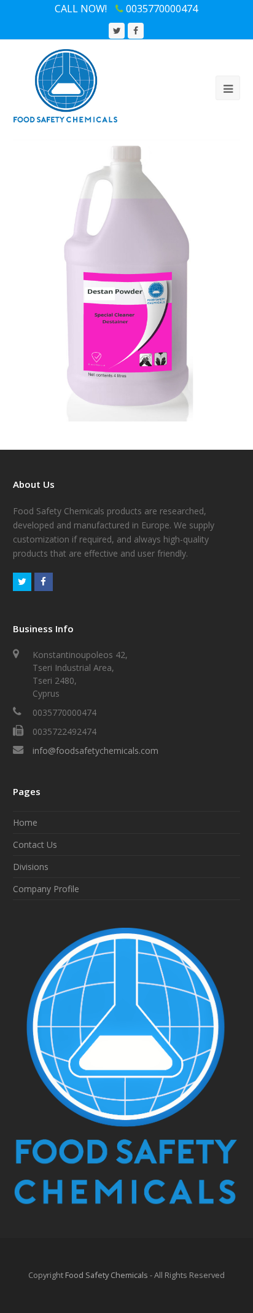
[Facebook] (43, 582)
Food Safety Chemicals (106, 1274)
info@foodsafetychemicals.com (95, 750)
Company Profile (46, 889)
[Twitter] (22, 582)
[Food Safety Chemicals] (66, 85)
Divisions (31, 866)
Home (25, 822)
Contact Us (35, 844)
